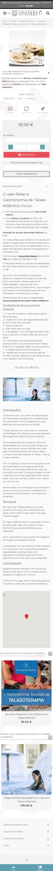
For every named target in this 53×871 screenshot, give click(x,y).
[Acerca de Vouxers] (26, 832)
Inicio (4, 21)
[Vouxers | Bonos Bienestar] (24, 13)
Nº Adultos (9, 135)
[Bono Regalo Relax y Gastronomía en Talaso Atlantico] (26, 48)
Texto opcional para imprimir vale (26, 162)
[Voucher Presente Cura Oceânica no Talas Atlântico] (26, 685)
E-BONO (10, 113)
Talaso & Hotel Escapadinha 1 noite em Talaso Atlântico (26, 799)
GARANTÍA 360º (26, 113)
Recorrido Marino (28, 256)
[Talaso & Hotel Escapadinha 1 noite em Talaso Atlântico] (26, 769)
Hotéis (13, 21)
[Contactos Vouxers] (26, 838)
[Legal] (26, 845)
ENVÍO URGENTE (42, 113)
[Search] (48, 13)
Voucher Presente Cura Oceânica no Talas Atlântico (26, 716)
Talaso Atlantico (27, 21)
